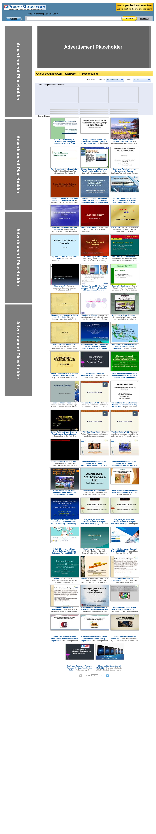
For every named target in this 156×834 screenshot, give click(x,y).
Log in (55, 14)
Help (29, 14)
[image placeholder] (59, 95)
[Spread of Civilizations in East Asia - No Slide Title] (64, 255)
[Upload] (14, 19)
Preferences (38, 14)
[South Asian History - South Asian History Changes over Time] (94, 226)
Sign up (48, 14)
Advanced (144, 19)
